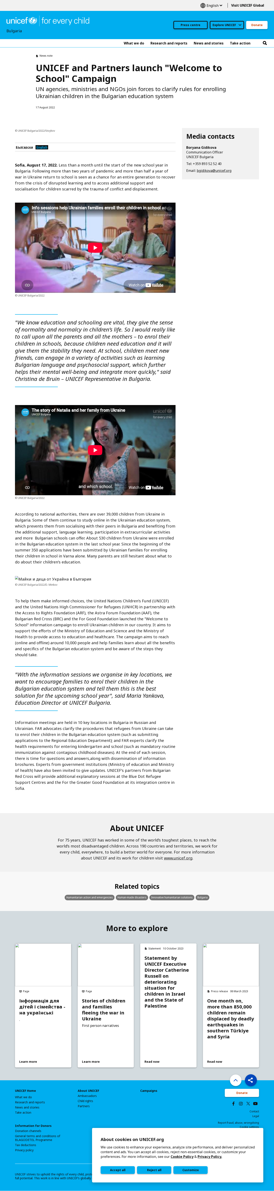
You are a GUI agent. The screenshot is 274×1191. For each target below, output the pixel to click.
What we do (23, 1097)
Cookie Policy (182, 1156)
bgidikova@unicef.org (214, 170)
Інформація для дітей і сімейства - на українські (42, 1007)
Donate (257, 25)
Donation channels (28, 1131)
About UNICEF (88, 1091)
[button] (251, 1080)
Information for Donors (33, 1126)
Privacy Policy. (210, 1156)
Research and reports (30, 1102)
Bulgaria (202, 897)
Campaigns (148, 1091)
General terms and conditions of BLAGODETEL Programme (37, 1138)
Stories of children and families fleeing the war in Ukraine (103, 1009)
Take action (23, 1112)
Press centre (190, 25)
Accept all (117, 1170)
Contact (254, 1111)
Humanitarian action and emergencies (89, 897)
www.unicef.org (178, 858)
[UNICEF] (47, 20)
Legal (255, 1116)
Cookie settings (249, 1127)
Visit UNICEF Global (247, 5)
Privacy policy (24, 1150)
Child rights (85, 1101)
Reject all (154, 1170)
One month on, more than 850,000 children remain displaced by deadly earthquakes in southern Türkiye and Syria (230, 1018)
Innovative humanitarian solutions (172, 897)
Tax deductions (25, 1145)
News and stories (27, 1107)
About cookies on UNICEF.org (132, 1139)
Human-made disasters (132, 897)
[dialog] (177, 1155)
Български (24, 147)
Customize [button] (190, 1170)
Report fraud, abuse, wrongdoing (238, 1123)
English (211, 5)
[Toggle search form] (265, 43)
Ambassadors (87, 1096)
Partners (84, 1106)
